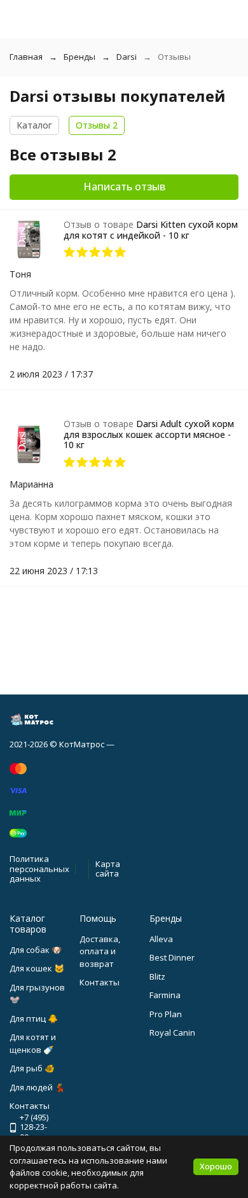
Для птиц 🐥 (34, 1018)
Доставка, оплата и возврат (99, 951)
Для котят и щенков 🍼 (33, 1043)
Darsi (126, 56)
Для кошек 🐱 (37, 968)
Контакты (99, 982)
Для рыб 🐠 (32, 1068)
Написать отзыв (124, 187)
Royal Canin (172, 1032)
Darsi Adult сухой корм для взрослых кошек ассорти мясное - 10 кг (149, 434)
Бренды (79, 56)
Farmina (165, 995)
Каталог (34, 125)
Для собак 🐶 (36, 949)
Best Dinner (172, 957)
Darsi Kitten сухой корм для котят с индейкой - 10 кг (151, 229)
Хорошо (216, 1166)
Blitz (157, 976)
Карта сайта (107, 869)
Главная (26, 56)
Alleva (161, 939)
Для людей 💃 (37, 1087)
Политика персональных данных (39, 868)
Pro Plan (165, 1014)
